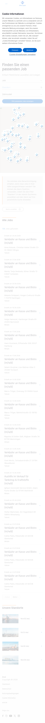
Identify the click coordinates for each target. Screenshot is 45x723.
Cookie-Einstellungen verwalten (22, 54)
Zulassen (15, 50)
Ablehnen (29, 50)
